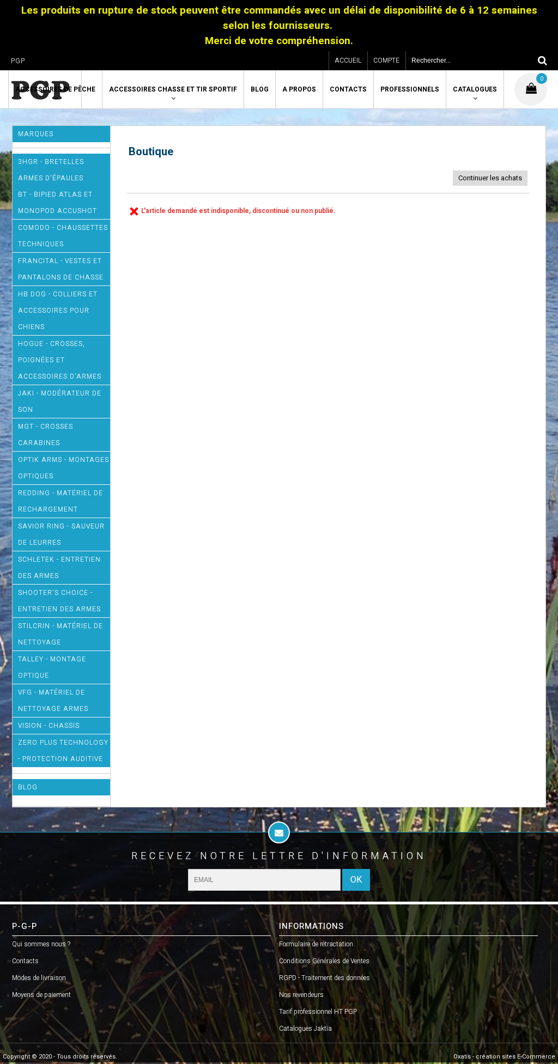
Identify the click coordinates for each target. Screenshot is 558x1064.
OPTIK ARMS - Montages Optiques (63, 468)
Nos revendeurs (301, 995)
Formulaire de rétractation (316, 944)
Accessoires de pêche (55, 89)
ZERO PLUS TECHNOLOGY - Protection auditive (63, 751)
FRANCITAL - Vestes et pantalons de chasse (61, 269)
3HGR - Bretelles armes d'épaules (51, 170)
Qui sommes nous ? (41, 944)
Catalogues (475, 89)
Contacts (348, 89)
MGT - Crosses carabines (45, 435)
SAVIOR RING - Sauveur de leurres (61, 534)
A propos (299, 89)
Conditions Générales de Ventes (324, 961)
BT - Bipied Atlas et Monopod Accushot (57, 203)
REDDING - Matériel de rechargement (60, 501)
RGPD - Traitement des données (324, 978)
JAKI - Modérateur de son (59, 401)
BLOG (28, 787)
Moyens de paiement (41, 995)
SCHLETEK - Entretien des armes (59, 568)
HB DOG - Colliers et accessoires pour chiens (58, 310)
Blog (260, 89)
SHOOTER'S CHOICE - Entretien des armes (59, 601)
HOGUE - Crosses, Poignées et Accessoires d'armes (59, 360)
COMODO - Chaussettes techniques (63, 236)
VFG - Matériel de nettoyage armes (53, 701)
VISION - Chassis (49, 726)
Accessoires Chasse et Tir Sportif (173, 89)
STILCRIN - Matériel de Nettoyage (60, 634)
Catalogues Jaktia (305, 1028)
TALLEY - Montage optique (52, 667)
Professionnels (409, 89)
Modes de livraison (39, 978)
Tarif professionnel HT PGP (318, 1012)
